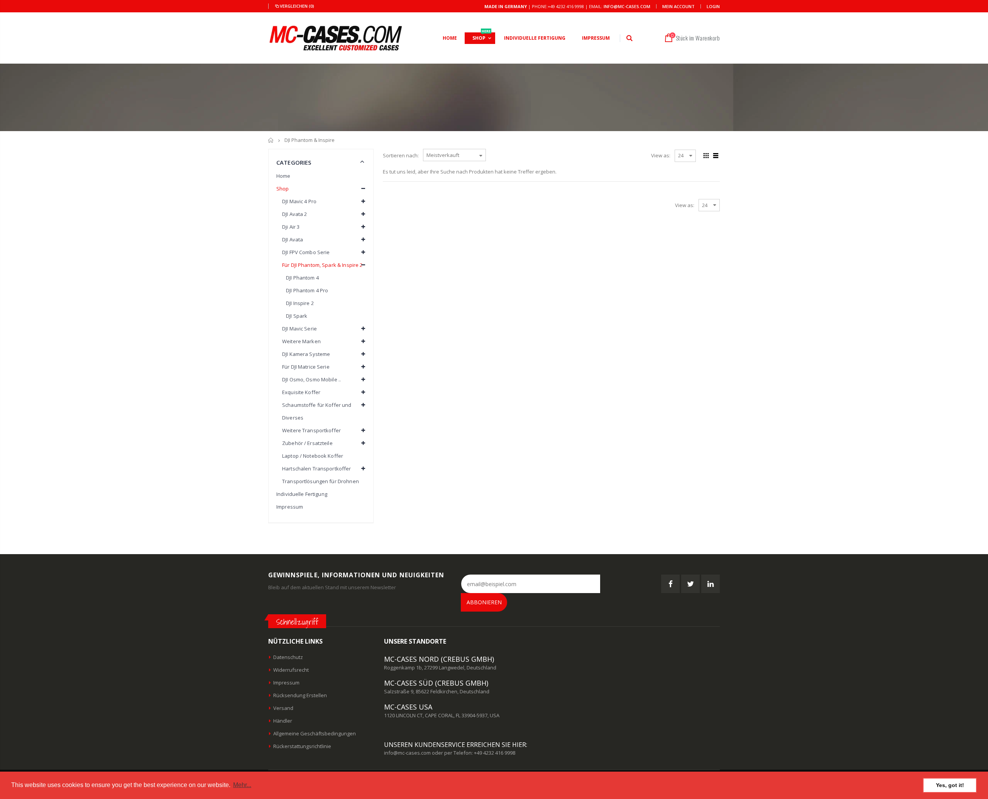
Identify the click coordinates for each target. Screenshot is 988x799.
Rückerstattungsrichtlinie (302, 746)
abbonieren (484, 602)
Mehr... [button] (242, 785)
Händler (282, 720)
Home (283, 175)
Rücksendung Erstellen (300, 695)
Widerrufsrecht (291, 669)
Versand (283, 708)
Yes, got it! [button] (950, 785)
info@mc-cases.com (627, 6)
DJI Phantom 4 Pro (307, 290)
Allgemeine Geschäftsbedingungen (314, 733)
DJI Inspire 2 (300, 303)
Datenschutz (288, 657)
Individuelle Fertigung (301, 494)
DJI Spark (296, 315)
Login (713, 6)
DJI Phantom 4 (302, 277)
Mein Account (678, 6)
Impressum (289, 506)
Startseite (271, 140)
